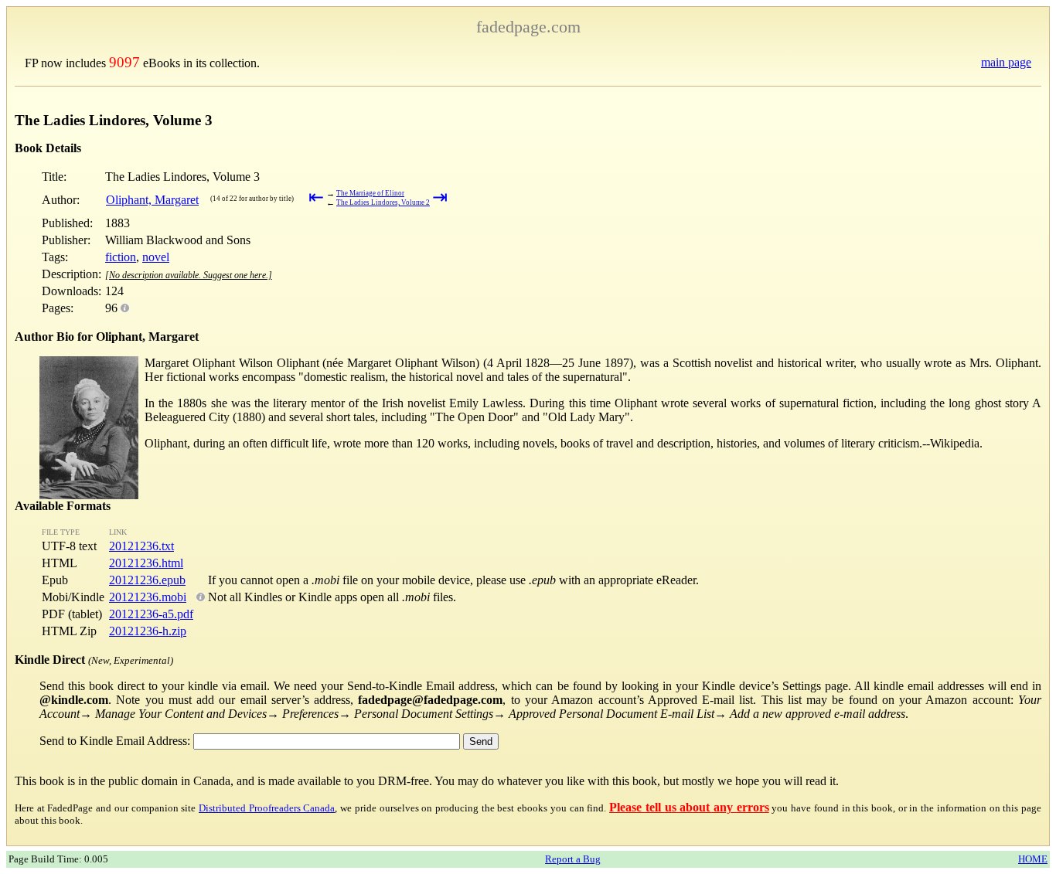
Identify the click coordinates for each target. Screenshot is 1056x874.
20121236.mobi (147, 597)
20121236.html (146, 563)
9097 (124, 62)
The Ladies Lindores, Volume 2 (383, 202)
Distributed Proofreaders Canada (267, 808)
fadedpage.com (528, 26)
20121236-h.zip (147, 631)
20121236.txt (141, 546)
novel (155, 257)
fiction (120, 257)
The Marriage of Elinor (370, 193)
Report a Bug (573, 859)
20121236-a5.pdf (151, 614)
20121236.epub (147, 580)
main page (1006, 62)
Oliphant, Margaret (152, 199)
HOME (1032, 859)
